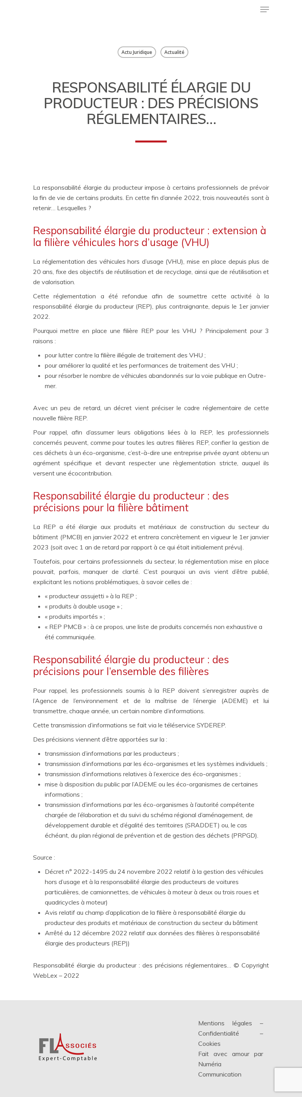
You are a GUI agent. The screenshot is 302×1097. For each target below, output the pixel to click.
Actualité (174, 52)
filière (65, 418)
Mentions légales (225, 1023)
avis (204, 571)
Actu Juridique (137, 52)
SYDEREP (211, 725)
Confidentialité (218, 1033)
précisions (60, 739)
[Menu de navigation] (264, 9)
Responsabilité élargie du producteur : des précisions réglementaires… (132, 965)
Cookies (209, 1043)
